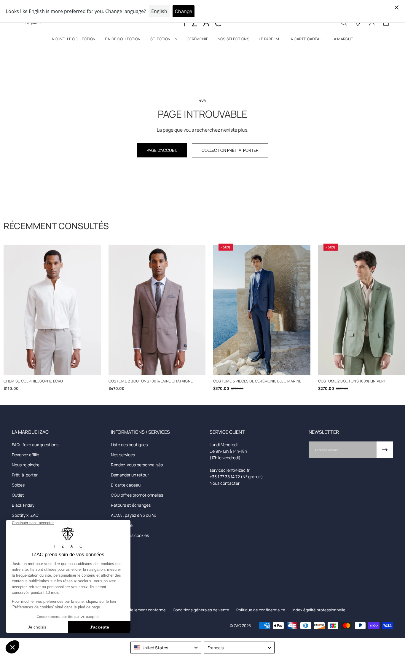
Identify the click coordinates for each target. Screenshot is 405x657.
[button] (73, 40)
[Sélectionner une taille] (52, 367)
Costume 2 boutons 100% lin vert (352, 380)
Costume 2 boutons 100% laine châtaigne (151, 380)
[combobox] (165, 647)
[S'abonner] (385, 449)
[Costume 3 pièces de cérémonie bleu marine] (261, 310)
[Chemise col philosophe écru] (52, 310)
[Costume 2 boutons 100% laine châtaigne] (157, 310)
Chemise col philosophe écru (33, 380)
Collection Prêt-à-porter (230, 150)
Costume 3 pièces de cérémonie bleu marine (257, 380)
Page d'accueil (161, 150)
